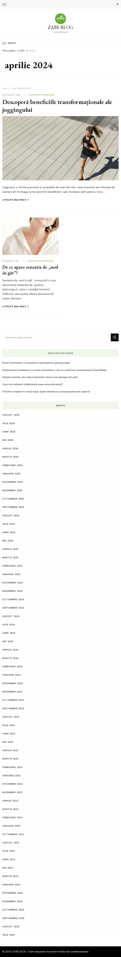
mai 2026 (7, 440)
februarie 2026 (12, 465)
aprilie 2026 (10, 448)
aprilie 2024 (10, 649)
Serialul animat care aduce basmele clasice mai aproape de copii (40, 377)
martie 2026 (10, 456)
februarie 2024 (12, 666)
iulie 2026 (8, 423)
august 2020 (10, 926)
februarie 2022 (12, 817)
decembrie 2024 (12, 582)
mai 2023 (7, 742)
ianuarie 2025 (11, 574)
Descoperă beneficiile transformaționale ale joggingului (57, 106)
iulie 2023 (8, 725)
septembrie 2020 (13, 918)
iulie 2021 (8, 851)
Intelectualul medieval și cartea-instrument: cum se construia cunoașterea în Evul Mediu (54, 370)
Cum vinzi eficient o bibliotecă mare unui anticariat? (32, 384)
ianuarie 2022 (11, 825)
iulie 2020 (8, 934)
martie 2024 (10, 658)
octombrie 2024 (13, 599)
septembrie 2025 (13, 507)
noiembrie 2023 (12, 691)
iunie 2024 (8, 633)
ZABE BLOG (60, 27)
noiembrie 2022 (12, 792)
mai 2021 (7, 867)
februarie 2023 (12, 767)
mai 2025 (7, 540)
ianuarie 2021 (11, 884)
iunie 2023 (8, 733)
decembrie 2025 (12, 482)
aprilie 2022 (10, 800)
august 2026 (10, 414)
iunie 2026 (8, 431)
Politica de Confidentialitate (73, 951)
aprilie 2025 (10, 549)
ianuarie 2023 (11, 775)
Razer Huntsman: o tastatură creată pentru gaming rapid (36, 363)
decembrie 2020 (12, 892)
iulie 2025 (8, 523)
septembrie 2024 (13, 607)
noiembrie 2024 (12, 591)
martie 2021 (10, 876)
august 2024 (10, 616)
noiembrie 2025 (12, 490)
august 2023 (10, 716)
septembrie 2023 (13, 708)
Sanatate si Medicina (41, 95)
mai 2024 (7, 641)
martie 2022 (10, 809)
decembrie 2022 (12, 783)
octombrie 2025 (13, 498)
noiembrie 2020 (12, 901)
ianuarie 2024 (11, 674)
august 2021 (10, 842)
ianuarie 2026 (11, 473)
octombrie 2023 (13, 700)
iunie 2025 (8, 532)
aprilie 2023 (10, 750)
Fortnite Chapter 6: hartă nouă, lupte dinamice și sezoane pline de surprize (46, 391)
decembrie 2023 (12, 683)
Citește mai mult (14, 199)
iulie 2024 (8, 624)
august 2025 (10, 515)
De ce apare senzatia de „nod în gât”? (30, 270)
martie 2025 (10, 557)
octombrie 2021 (13, 834)
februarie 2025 (12, 565)
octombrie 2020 (13, 909)
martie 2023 (10, 758)
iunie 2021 (8, 859)
